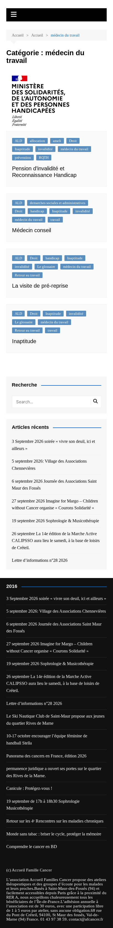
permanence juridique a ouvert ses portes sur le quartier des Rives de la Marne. (53, 772)
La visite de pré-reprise (40, 286)
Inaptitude (22, 149)
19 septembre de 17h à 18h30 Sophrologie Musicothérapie (43, 805)
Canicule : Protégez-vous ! (29, 788)
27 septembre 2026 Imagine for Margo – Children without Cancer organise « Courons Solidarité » (55, 504)
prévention (23, 157)
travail (55, 220)
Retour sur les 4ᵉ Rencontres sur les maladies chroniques (54, 821)
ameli (57, 141)
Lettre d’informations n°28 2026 (39, 560)
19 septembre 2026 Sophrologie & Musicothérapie (55, 520)
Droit (73, 141)
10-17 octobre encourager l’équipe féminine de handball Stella (46, 739)
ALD (18, 141)
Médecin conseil (31, 230)
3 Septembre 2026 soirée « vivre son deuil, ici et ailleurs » (53, 445)
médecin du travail (74, 149)
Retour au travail (27, 275)
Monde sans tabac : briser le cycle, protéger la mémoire (53, 834)
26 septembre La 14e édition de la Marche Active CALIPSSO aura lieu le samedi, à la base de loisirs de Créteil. (56, 540)
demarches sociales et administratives (57, 203)
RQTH (44, 157)
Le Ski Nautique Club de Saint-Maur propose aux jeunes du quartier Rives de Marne (55, 720)
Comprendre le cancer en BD (31, 846)
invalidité (45, 149)
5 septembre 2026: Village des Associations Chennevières (49, 465)
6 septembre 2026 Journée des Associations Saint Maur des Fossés (54, 485)
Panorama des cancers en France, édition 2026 (46, 756)
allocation (37, 141)
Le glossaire (46, 267)
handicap (37, 211)
